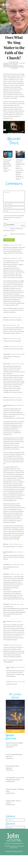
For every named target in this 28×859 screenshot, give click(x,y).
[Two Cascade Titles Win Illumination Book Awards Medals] (7, 151)
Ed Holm (5, 338)
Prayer (4, 67)
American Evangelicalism (10, 65)
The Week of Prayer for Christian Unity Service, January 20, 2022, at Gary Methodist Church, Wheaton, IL (20, 168)
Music (16, 65)
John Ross (5, 317)
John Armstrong (14, 62)
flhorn (4, 325)
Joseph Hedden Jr (7, 354)
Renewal (16, 67)
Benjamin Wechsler (18, 851)
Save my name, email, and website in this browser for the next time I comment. (13, 217)
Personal (20, 65)
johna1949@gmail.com (17, 843)
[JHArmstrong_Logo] (14, 832)
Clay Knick (5, 397)
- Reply (20, 245)
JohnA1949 (5, 245)
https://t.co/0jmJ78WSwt (15, 253)
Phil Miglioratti (6, 574)
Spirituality (21, 67)
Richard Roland (6, 564)
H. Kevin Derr (6, 346)
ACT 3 (10, 64)
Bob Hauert (5, 544)
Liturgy (12, 65)
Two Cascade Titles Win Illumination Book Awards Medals (7, 164)
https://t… (18, 333)
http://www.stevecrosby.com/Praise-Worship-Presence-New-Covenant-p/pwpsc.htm (13, 377)
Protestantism (10, 67)
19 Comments (14, 68)
